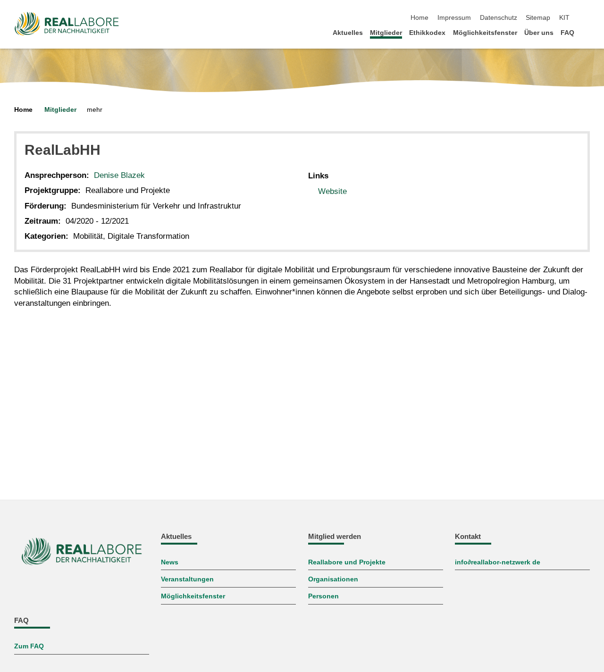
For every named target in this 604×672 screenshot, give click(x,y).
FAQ (567, 32)
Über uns (539, 32)
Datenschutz (498, 17)
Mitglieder (386, 32)
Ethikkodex (427, 32)
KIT (564, 17)
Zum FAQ (29, 646)
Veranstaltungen (187, 579)
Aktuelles (348, 32)
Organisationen (333, 579)
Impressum (454, 17)
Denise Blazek (119, 175)
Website (332, 191)
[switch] (587, 18)
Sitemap (538, 17)
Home (419, 17)
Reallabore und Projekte (347, 562)
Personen (323, 596)
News (169, 562)
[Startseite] (587, 32)
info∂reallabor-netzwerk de (497, 562)
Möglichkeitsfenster (485, 32)
